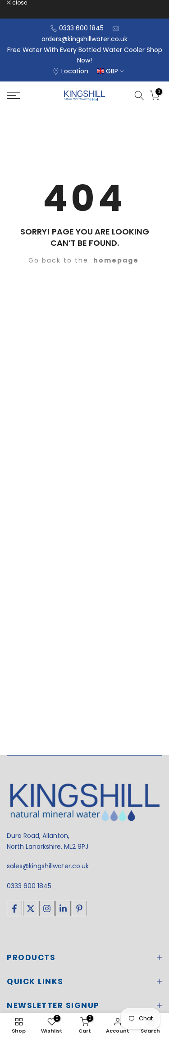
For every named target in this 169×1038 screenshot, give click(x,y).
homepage (116, 260)
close (19, 2)
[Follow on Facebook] (14, 908)
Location (74, 71)
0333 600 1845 (81, 28)
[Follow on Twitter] (30, 908)
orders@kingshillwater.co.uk (84, 38)
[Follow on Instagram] (47, 908)
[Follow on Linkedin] (63, 908)
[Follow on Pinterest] (79, 908)
